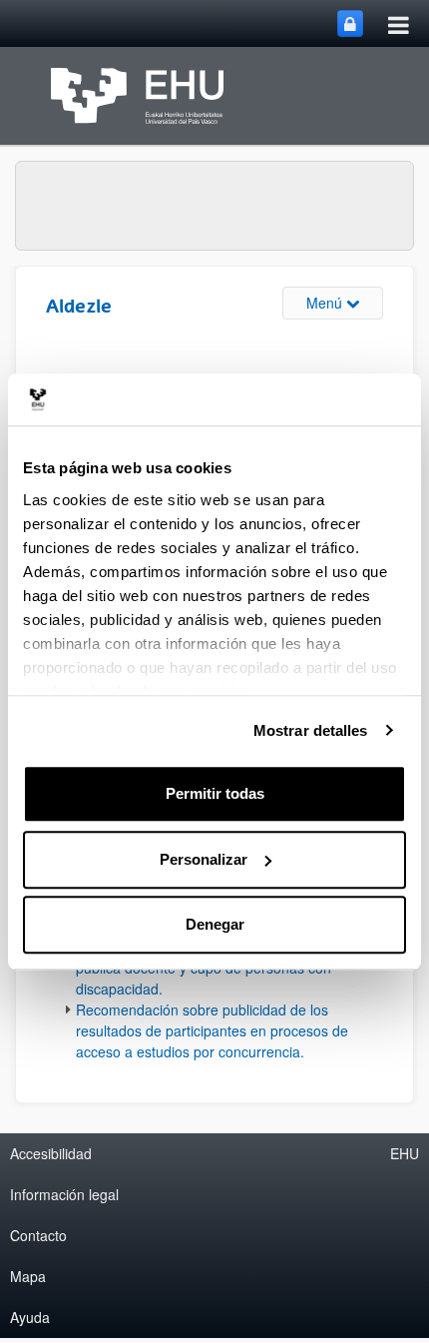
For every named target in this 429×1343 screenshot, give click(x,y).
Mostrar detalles (310, 730)
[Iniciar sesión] (350, 23)
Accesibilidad (51, 1153)
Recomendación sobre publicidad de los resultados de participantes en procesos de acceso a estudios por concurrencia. (212, 1030)
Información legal (64, 1194)
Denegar (215, 924)
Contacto (38, 1235)
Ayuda (30, 1317)
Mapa (28, 1276)
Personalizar (203, 859)
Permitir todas (215, 793)
